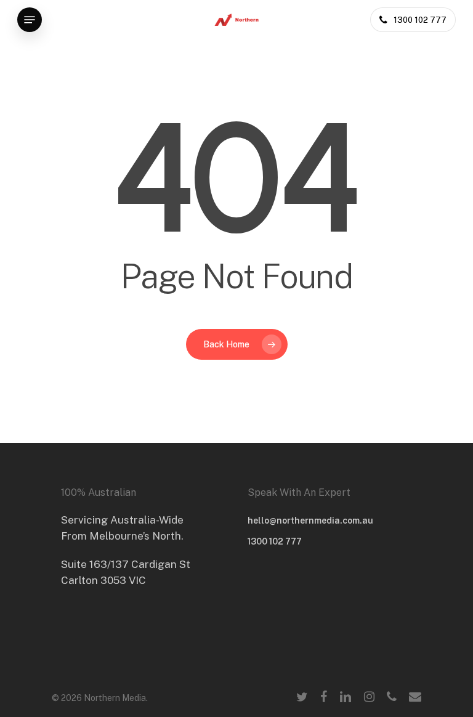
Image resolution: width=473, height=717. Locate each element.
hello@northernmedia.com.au (310, 520)
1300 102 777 (275, 541)
